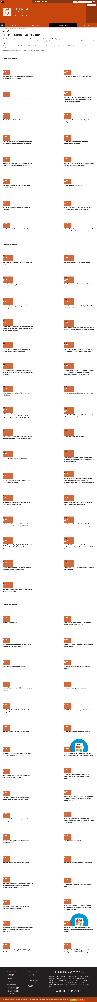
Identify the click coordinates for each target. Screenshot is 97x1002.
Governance (10, 980)
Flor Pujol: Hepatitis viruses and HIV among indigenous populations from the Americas (17, 481)
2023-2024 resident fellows (13, 990)
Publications (31, 974)
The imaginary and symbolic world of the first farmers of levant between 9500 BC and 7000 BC (17, 645)
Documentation (32, 988)
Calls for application (33, 980)
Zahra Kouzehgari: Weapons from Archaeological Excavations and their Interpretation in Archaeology (77, 525)
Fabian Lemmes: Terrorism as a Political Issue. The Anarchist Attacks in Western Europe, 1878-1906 (16, 525)
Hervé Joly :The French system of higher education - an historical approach (17, 307)
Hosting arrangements (34, 982)
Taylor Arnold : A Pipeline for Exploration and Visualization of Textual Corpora (79, 568)
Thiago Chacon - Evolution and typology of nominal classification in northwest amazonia (16, 907)
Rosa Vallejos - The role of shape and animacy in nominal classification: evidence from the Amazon (17, 754)
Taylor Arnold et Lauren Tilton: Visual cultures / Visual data (79, 393)
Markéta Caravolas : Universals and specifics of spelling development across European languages (17, 568)
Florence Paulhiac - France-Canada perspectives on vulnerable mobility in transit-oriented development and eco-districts (78, 929)
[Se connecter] (94, 1)
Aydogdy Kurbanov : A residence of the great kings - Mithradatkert (16, 394)
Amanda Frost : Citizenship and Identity (74, 437)
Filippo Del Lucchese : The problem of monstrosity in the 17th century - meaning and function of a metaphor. (78, 208)
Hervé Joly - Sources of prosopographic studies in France (78, 710)
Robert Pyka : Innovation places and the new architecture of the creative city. (18, 99)
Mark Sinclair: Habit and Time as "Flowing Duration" (77, 262)
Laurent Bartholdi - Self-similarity (72, 841)
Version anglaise (15, 28)
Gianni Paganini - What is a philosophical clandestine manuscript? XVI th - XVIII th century (16, 776)
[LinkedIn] (91, 5)
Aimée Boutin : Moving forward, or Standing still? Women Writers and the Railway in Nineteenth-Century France (17, 164)
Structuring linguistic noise (10, 622)
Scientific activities (32, 971)
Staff (9, 977)
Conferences (32, 973)
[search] (82, 2)
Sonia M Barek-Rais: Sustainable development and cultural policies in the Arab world (79, 307)
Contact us (10, 981)
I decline (81, 1000)
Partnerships (10, 978)
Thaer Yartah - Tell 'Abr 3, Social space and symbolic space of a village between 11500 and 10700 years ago (79, 951)
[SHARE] (8, 31)
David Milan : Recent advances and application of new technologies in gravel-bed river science (16, 186)
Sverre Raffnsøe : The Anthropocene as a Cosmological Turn (17, 230)
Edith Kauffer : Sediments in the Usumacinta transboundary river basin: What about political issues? (79, 164)
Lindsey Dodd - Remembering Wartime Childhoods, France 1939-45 (17, 951)
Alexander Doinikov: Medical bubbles (73, 185)
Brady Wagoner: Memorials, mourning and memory (77, 731)
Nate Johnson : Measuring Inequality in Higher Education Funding (78, 121)
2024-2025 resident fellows (13, 989)
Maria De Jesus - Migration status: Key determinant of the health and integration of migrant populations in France (18, 438)
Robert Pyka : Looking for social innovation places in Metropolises (16, 208)
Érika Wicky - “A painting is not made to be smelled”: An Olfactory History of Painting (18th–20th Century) (17, 798)
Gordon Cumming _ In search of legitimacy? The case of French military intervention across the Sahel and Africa (78, 754)
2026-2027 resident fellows (13, 986)
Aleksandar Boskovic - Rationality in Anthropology (16, 862)
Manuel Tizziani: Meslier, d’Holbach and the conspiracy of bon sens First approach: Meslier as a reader (79, 503)
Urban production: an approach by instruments (75, 688)
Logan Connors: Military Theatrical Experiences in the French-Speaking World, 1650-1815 (16, 503)
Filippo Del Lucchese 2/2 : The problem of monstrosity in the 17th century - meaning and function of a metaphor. (17, 142)
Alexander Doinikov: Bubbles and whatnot (13, 120)
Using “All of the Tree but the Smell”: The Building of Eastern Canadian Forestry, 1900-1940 (77, 623)
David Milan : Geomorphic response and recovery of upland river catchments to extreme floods (18, 77)
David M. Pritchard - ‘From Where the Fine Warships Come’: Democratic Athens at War (18, 590)
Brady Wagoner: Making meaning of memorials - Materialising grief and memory (76, 142)
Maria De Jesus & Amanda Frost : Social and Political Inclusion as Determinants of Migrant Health (16, 350)
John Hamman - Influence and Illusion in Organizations (78, 862)
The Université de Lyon (41, 1)
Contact (31, 986)
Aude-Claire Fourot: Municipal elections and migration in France (17, 263)
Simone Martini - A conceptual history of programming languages (78, 885)
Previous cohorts (11, 993)
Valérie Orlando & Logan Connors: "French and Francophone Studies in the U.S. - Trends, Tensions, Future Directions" (79, 350)
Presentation (10, 975)
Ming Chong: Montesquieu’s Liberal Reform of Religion (78, 284)
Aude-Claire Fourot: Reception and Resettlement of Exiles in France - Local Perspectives (79, 416)
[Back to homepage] (16, 11)
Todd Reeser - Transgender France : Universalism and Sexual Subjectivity (16, 842)
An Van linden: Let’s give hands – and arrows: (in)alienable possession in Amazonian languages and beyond (79, 230)
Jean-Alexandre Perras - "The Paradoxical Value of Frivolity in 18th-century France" (16, 711)
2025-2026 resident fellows (13, 987)
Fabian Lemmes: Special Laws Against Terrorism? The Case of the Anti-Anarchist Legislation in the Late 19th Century (79, 328)
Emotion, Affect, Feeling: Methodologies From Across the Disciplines (17, 689)
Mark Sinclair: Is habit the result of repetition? (15, 458)
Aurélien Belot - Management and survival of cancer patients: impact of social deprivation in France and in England (77, 776)
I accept (73, 1000)
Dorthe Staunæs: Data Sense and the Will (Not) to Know (78, 76)
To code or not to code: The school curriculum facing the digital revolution (78, 645)
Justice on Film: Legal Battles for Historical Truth (15, 666)
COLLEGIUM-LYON (7, 28)
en (1, 1)
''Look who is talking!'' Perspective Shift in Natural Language (77, 667)
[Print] (4, 31)
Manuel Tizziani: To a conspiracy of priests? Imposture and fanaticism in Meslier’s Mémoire (18, 285)
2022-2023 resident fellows (13, 991)
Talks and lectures (33, 975)
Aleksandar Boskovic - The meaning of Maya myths (16, 731)
